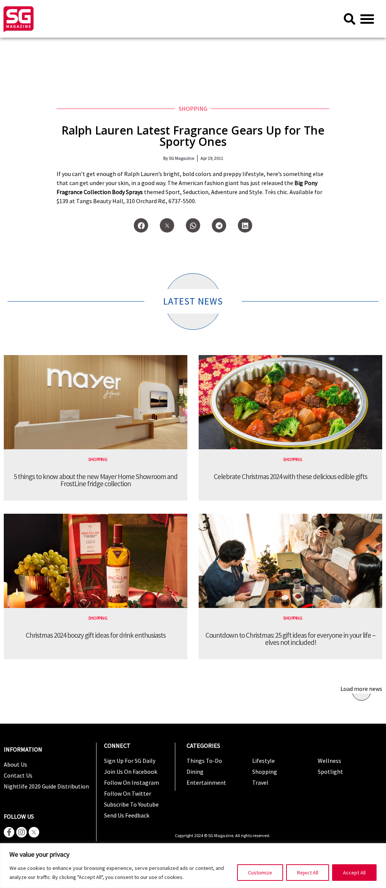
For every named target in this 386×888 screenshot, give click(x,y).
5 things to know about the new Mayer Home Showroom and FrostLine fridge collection (96, 480)
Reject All (307, 872)
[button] (367, 19)
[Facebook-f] (9, 832)
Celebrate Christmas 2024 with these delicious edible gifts (290, 476)
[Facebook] (141, 225)
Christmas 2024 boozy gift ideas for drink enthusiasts (95, 635)
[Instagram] (21, 832)
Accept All (354, 872)
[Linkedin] (245, 225)
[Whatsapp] (193, 225)
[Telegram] (219, 225)
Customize (260, 872)
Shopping (193, 108)
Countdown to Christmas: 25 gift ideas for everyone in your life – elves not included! (290, 639)
